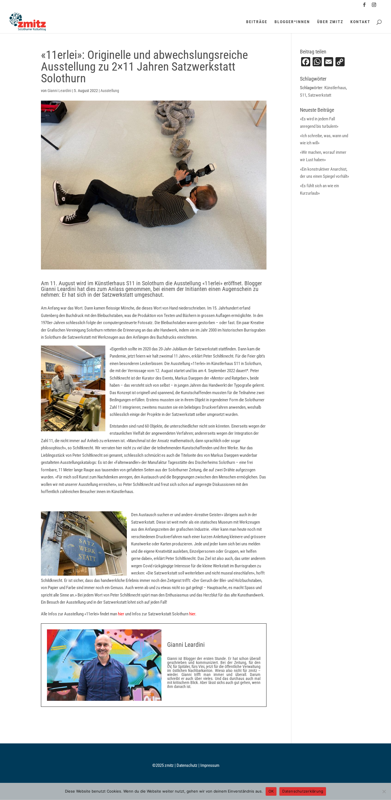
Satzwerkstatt (319, 95)
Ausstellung (109, 90)
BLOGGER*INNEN (292, 22)
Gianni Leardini (59, 90)
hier (121, 614)
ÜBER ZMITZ (330, 22)
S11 (303, 95)
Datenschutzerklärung (302, 791)
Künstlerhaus (335, 87)
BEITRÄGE (256, 22)
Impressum (209, 765)
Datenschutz (187, 765)
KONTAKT (360, 22)
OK (271, 791)
